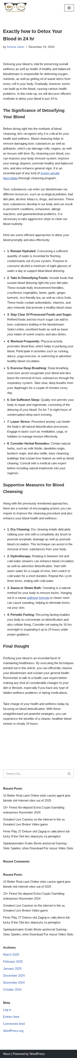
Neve (6, 1054)
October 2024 (12, 989)
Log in (7, 1009)
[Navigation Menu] (69, 7)
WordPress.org (13, 1030)
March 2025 (11, 954)
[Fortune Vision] (15, 8)
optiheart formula (38, 597)
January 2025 (12, 968)
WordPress (37, 1054)
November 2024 (14, 982)
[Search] (69, 773)
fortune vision (15, 46)
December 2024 (14, 975)
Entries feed (11, 1016)
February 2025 (13, 961)
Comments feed (14, 1023)
